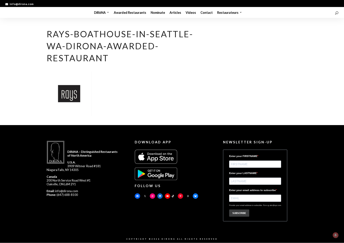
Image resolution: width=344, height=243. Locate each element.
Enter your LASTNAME (243, 173)
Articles (175, 12)
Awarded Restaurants (130, 12)
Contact (206, 12)
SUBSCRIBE (239, 213)
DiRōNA (100, 12)
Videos (191, 12)
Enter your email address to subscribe (252, 190)
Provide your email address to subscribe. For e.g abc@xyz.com (255, 205)
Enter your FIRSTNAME (243, 156)
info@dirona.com (62, 191)
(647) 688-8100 (62, 195)
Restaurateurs (227, 12)
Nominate (158, 12)
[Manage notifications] (335, 235)
